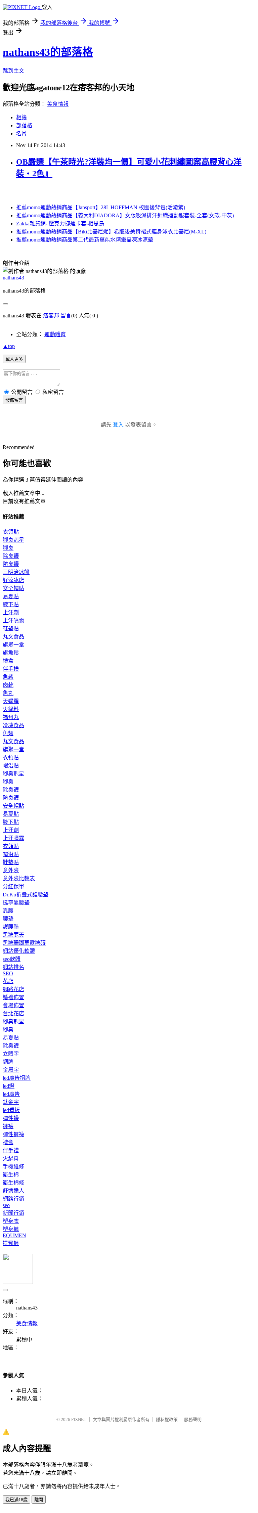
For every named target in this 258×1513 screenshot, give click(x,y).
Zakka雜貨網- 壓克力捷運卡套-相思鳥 (60, 223)
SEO (8, 973)
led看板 (11, 1110)
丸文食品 (13, 636)
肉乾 (8, 685)
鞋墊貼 (11, 628)
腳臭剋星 (13, 540)
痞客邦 (51, 315)
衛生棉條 (13, 1183)
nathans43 (13, 277)
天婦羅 (11, 701)
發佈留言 (14, 400)
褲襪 (8, 1126)
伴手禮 (11, 669)
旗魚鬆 (11, 653)
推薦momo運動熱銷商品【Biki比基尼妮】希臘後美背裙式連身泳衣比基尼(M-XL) (111, 231)
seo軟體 (11, 959)
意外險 (11, 870)
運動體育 (55, 334)
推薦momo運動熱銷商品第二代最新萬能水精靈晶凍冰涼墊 (84, 239)
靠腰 (8, 911)
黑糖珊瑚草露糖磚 (24, 943)
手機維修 (13, 1166)
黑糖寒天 (13, 935)
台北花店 (13, 1013)
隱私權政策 (167, 1419)
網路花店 (13, 989)
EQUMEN (14, 1235)
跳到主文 (13, 71)
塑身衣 (11, 1221)
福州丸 (11, 717)
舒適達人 (13, 1191)
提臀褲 (11, 1243)
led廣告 (11, 1094)
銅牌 (8, 1062)
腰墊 (8, 919)
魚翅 (8, 733)
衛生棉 (11, 1174)
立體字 (11, 1054)
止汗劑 (11, 612)
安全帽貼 (13, 588)
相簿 (21, 117)
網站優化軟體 (19, 951)
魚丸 (8, 693)
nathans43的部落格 (48, 52)
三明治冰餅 (16, 572)
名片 (21, 133)
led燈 (8, 1086)
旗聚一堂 (13, 645)
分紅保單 (13, 886)
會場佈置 (13, 1005)
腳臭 (8, 548)
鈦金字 (11, 1102)
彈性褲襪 (13, 1134)
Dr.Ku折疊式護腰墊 (25, 894)
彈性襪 (11, 1118)
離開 (38, 1499)
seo (6, 1205)
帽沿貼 (11, 765)
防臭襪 (11, 564)
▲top (9, 346)
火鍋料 (11, 709)
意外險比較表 (19, 878)
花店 (8, 981)
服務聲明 (193, 1419)
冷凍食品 (13, 725)
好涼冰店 (13, 580)
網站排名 (13, 967)
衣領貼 (11, 532)
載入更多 (14, 359)
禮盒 (8, 661)
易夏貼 (11, 596)
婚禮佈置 (13, 997)
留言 (65, 315)
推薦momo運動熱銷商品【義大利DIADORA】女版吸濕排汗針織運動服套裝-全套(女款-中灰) (125, 215)
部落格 (24, 125)
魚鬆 (8, 677)
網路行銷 (13, 1199)
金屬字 (11, 1070)
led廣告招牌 (17, 1078)
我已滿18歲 (16, 1499)
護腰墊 (11, 927)
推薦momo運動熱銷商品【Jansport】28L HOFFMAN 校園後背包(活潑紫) (100, 207)
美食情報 (58, 104)
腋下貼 (11, 604)
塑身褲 (11, 1229)
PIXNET (78, 1419)
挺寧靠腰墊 (16, 902)
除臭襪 (11, 556)
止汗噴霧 (13, 620)
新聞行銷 (13, 1213)
